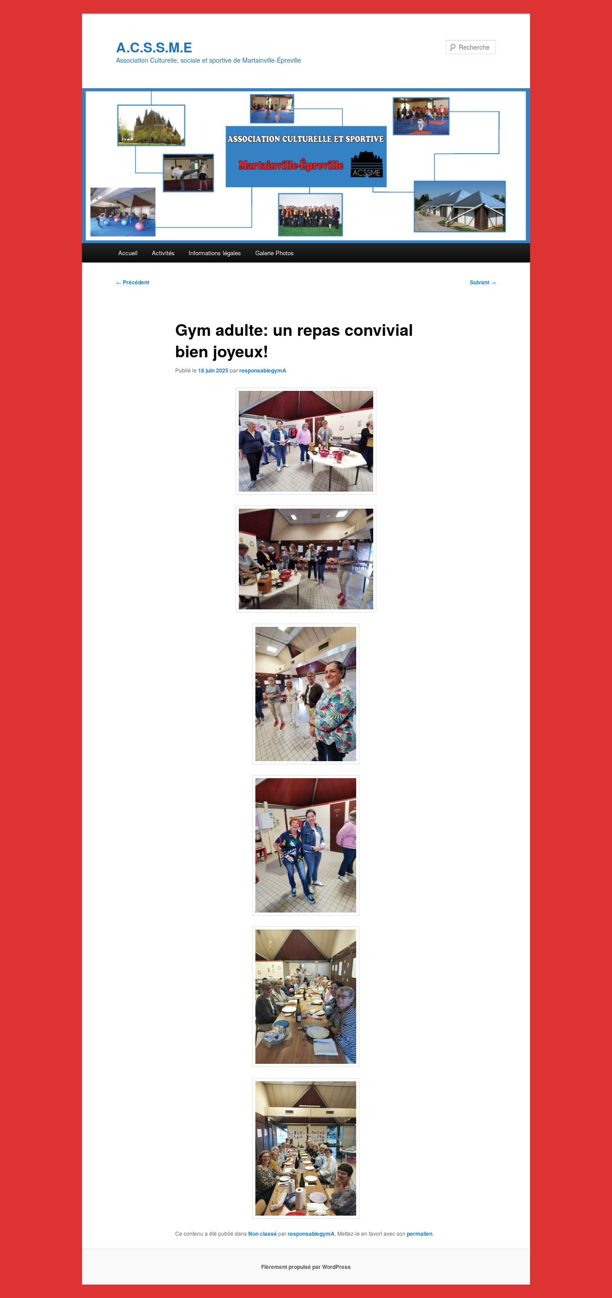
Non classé (262, 1233)
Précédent (132, 282)
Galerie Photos (274, 252)
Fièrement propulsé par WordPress (306, 1267)
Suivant (483, 282)
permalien (419, 1233)
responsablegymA (262, 370)
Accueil (128, 252)
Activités (163, 252)
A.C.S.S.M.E (154, 46)
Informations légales (215, 252)
